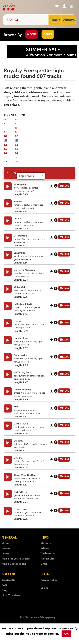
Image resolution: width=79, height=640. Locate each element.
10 (5, 136)
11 (5, 140)
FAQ (4, 585)
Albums (69, 20)
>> (5, 161)
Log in (44, 587)
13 (5, 149)
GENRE (48, 34)
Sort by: (11, 172)
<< (5, 119)
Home (5, 543)
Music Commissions (14, 563)
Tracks (55, 20)
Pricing (44, 548)
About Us (45, 543)
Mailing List (47, 558)
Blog (4, 590)
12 (5, 144)
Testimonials (47, 553)
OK (66, 633)
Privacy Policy (48, 580)
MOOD (31, 34)
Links (43, 563)
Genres (6, 553)
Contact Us (8, 580)
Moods (6, 548)
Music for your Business (16, 558)
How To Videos (11, 595)
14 (5, 153)
